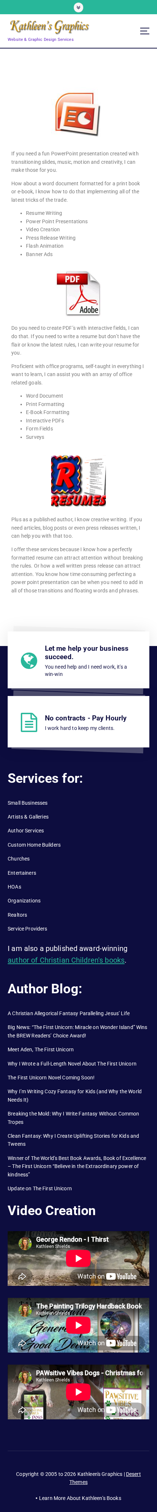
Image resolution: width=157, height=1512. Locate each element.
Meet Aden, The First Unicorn (41, 1049)
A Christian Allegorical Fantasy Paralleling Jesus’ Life (69, 1013)
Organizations (24, 901)
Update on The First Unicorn (40, 1188)
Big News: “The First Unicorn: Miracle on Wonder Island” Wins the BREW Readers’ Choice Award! (77, 1031)
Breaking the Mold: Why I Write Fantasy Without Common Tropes (73, 1118)
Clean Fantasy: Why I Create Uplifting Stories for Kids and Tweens (73, 1140)
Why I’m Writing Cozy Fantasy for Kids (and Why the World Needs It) (75, 1095)
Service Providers (27, 929)
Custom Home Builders (34, 845)
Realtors (17, 915)
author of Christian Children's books (66, 960)
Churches (19, 859)
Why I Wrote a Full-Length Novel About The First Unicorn (72, 1064)
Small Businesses (27, 803)
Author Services (26, 831)
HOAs (14, 887)
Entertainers (22, 873)
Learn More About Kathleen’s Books (80, 1498)
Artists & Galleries (28, 817)
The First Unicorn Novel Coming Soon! (51, 1077)
